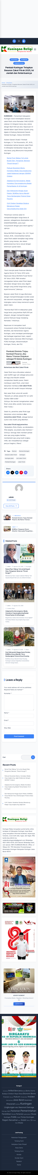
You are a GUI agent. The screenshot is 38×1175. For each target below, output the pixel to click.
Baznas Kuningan (24, 451)
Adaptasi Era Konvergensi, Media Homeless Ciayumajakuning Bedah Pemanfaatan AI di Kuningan (19, 183)
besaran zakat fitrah (11, 454)
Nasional (22, 1107)
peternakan (27, 1114)
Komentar (8, 693)
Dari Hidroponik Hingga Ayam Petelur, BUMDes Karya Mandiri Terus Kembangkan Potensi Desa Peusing (17, 654)
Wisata (20, 1123)
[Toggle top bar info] (19, 41)
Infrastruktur (24, 1097)
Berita (23, 1091)
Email (6, 720)
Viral (16, 1123)
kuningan (22, 454)
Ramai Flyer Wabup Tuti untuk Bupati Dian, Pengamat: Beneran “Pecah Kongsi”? (18, 160)
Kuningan (24, 59)
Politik (13, 1117)
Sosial (23, 1120)
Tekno (28, 1120)
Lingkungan (9, 1107)
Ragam (5, 1120)
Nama (6, 713)
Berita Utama (30, 1091)
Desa (27, 649)
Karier (19, 1165)
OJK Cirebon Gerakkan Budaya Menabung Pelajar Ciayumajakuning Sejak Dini (18, 206)
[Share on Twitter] (12, 472)
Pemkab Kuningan (10, 462)
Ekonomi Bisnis (29, 1093)
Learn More (19, 1004)
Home (3, 82)
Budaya (5, 1094)
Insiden (31, 1096)
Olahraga (30, 1107)
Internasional (9, 1100)
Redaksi (19, 1161)
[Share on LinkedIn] (17, 472)
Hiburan (11, 1097)
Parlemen (15, 1111)
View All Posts (10, 506)
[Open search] (14, 41)
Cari (4, 757)
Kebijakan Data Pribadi (19, 1144)
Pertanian (20, 1114)
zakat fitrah (21, 462)
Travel (34, 1120)
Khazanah (14, 59)
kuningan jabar (9, 458)
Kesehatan (28, 1100)
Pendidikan (6, 1114)
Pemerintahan (19, 63)
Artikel (11, 1090)
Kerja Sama (19, 1148)
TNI (31, 1120)
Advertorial (5, 1091)
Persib (13, 1114)
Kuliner (18, 1104)
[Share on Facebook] (8, 472)
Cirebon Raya (11, 608)
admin (11, 497)
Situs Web (7, 728)
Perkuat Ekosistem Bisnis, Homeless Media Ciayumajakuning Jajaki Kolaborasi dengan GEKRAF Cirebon (17, 778)
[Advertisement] (19, 19)
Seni (19, 1120)
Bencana (18, 1091)
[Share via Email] (25, 472)
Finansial (6, 1097)
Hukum (17, 1097)
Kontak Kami (19, 1158)
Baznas (14, 451)
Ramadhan (13, 1120)
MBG (16, 1107)
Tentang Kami (19, 1141)
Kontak (19, 1154)
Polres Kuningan (27, 1117)
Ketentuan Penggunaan (19, 1137)
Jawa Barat (18, 1100)
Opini (8, 1111)
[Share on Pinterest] (21, 472)
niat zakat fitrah (21, 458)
